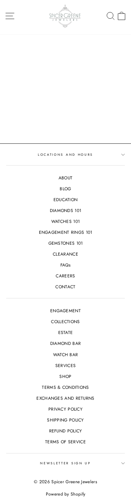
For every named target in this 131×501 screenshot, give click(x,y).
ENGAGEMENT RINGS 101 (65, 232)
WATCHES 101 (65, 221)
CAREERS (65, 276)
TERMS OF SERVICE (65, 442)
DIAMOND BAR (65, 343)
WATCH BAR (65, 354)
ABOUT (66, 178)
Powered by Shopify (65, 494)
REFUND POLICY (65, 431)
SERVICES (65, 365)
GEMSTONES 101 (65, 243)
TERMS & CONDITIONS (65, 387)
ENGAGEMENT (65, 310)
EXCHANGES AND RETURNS (65, 398)
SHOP (65, 376)
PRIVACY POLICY (65, 409)
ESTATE (65, 332)
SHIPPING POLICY (65, 420)
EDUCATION (65, 199)
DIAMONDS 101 (66, 210)
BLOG (65, 189)
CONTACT (65, 287)
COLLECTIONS (65, 321)
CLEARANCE (65, 254)
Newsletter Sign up (65, 463)
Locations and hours (65, 154)
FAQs (65, 265)
